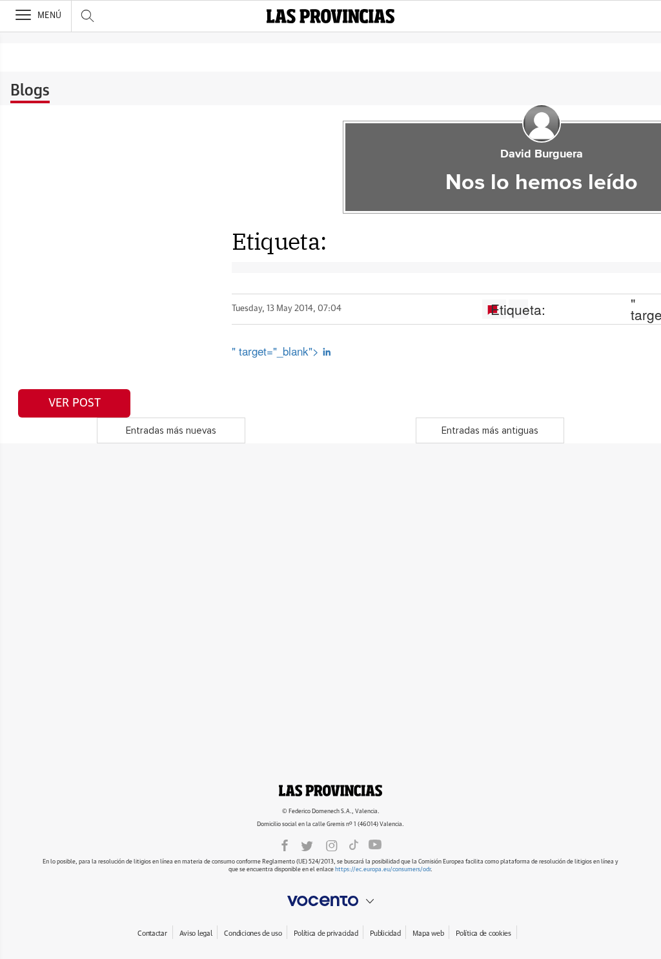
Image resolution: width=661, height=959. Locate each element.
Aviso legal (195, 933)
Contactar (152, 933)
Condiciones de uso (252, 933)
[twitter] (307, 845)
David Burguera (541, 154)
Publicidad (385, 933)
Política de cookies (483, 933)
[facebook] (284, 845)
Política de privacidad (326, 933)
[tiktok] (353, 845)
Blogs (30, 91)
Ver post (74, 403)
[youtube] (375, 845)
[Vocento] (330, 901)
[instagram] (332, 845)
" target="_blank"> (277, 351)
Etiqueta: (518, 309)
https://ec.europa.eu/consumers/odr (383, 870)
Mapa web (427, 933)
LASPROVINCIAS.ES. (330, 790)
